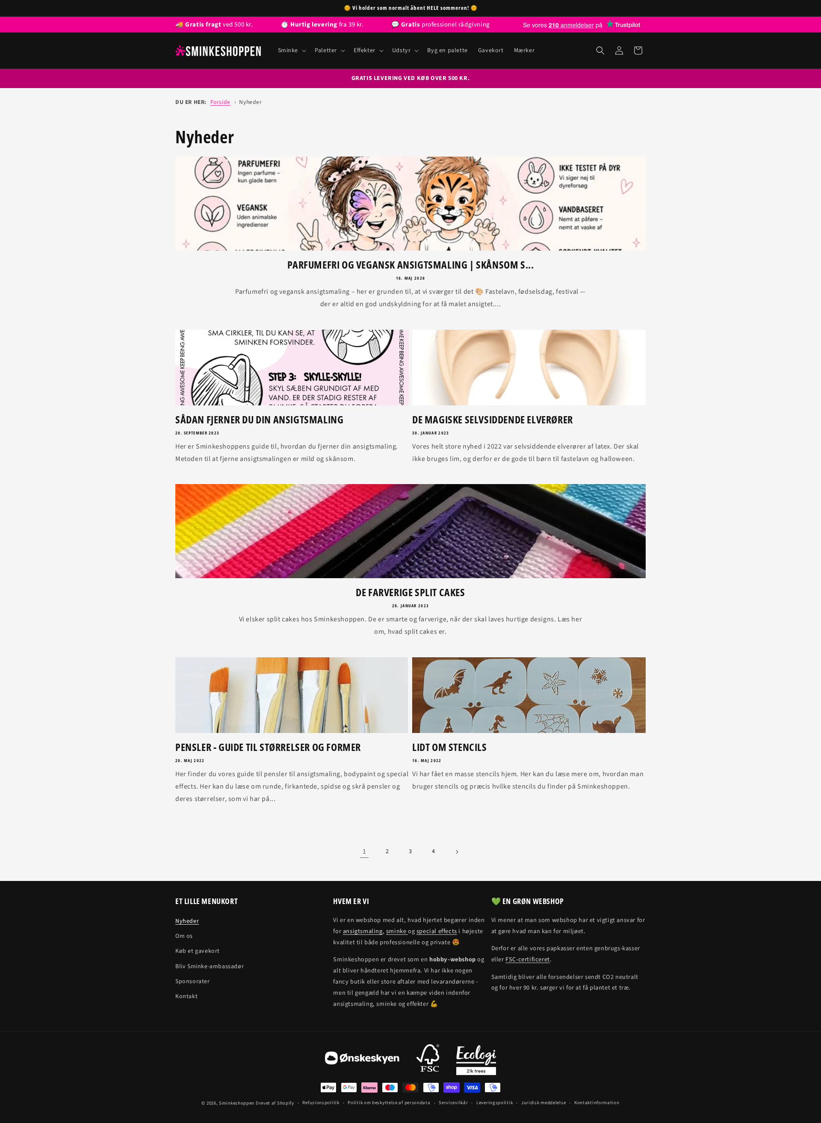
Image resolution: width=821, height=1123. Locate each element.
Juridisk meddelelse (543, 1102)
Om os (184, 936)
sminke (397, 931)
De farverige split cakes (410, 592)
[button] (291, 50)
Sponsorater (192, 981)
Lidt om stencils (449, 747)
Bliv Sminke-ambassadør (209, 966)
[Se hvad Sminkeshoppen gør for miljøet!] (476, 1060)
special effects (436, 931)
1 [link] (364, 851)
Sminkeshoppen (236, 1103)
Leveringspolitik (494, 1102)
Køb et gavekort (197, 951)
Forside (220, 102)
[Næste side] (456, 851)
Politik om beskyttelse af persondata (389, 1102)
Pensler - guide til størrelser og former (268, 747)
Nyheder (250, 102)
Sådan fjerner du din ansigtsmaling (259, 419)
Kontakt (186, 996)
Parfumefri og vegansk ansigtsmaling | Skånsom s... (410, 264)
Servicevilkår (453, 1102)
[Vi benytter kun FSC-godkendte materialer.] (427, 1060)
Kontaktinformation (597, 1102)
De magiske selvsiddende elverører (492, 419)
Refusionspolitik (320, 1102)
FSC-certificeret (527, 959)
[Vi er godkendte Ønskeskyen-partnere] (362, 1060)
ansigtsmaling (363, 931)
